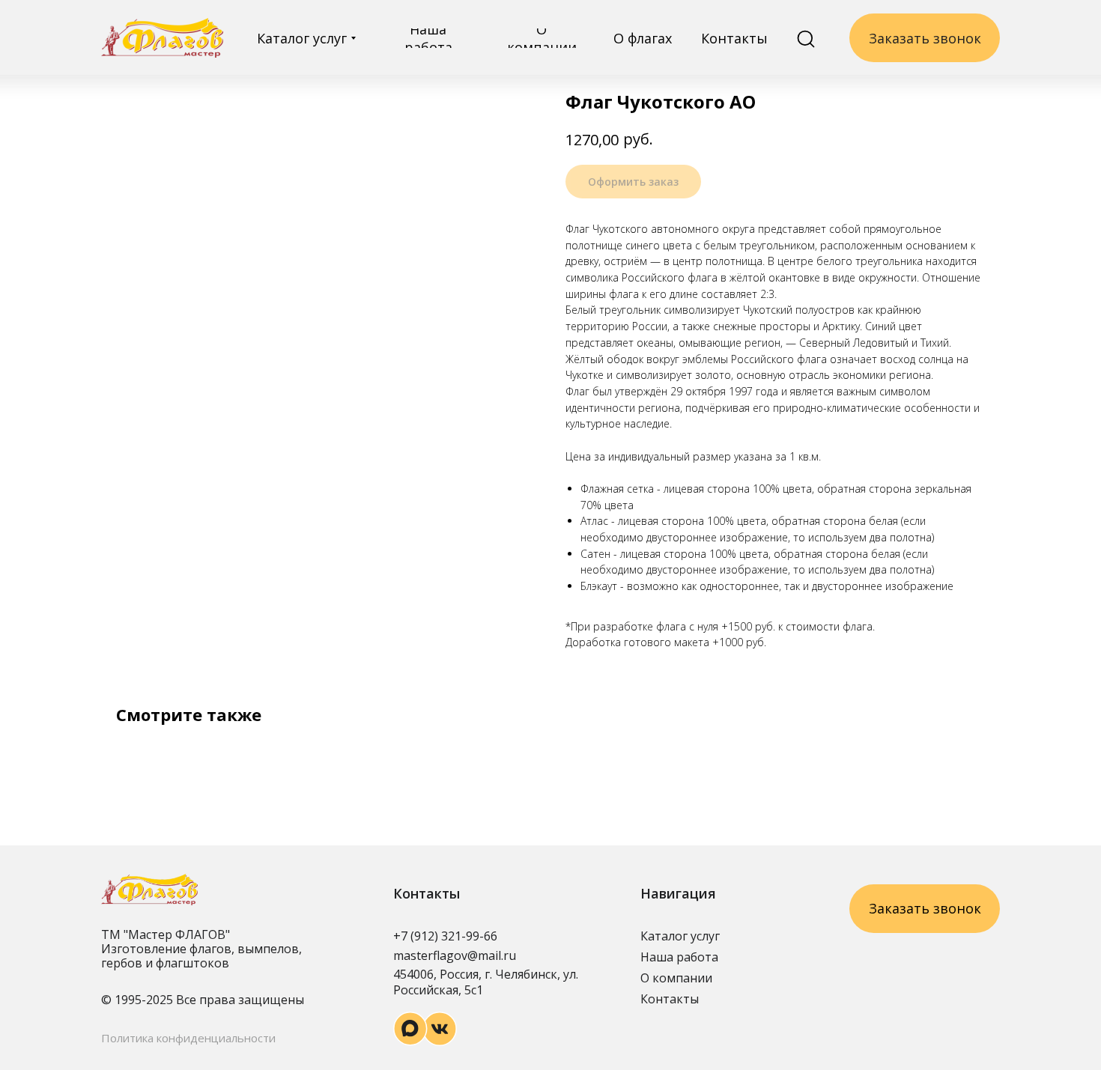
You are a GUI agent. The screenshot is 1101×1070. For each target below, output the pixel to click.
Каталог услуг (680, 936)
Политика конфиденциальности (188, 1037)
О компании (676, 978)
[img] (162, 38)
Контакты (669, 999)
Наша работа (679, 957)
